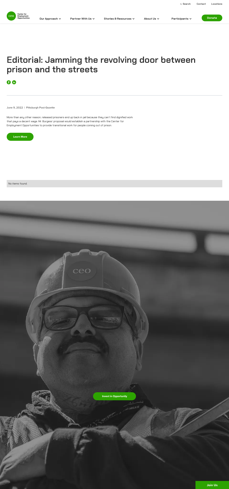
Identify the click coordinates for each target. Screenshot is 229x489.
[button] (50, 18)
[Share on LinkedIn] (14, 82)
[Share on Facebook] (9, 82)
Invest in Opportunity (114, 396)
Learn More (20, 137)
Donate (212, 18)
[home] (18, 17)
